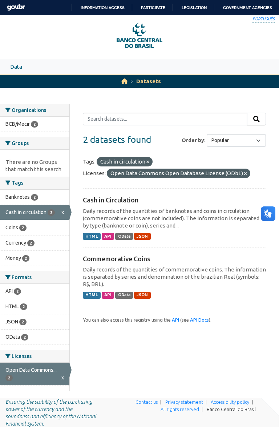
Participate (153, 7)
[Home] (124, 81)
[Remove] (147, 162)
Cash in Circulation (110, 200)
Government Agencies (247, 7)
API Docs (199, 319)
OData (124, 236)
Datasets (148, 81)
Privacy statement (184, 401)
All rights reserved (180, 409)
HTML (91, 236)
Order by (193, 140)
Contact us (147, 401)
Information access (103, 7)
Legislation (194, 7)
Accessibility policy (230, 401)
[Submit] (256, 119)
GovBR (16, 7)
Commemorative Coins (116, 258)
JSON (142, 236)
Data (16, 67)
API (108, 236)
